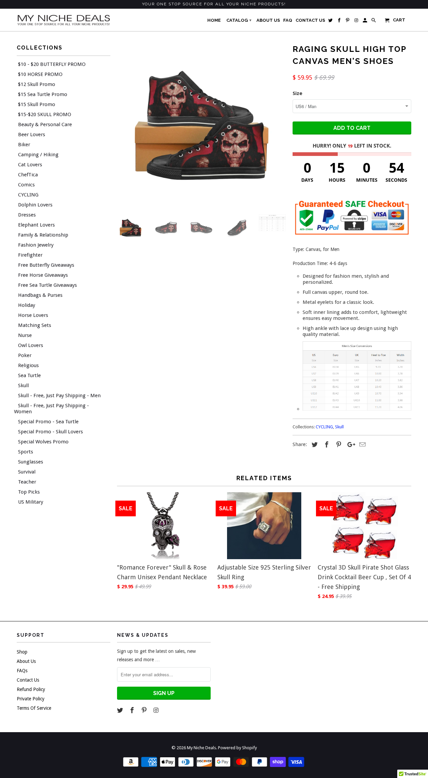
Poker (24, 355)
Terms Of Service (34, 708)
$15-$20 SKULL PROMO (44, 114)
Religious (28, 365)
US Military (30, 502)
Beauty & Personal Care (45, 124)
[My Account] (365, 21)
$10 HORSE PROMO (40, 74)
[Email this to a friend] (361, 444)
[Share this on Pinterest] (337, 444)
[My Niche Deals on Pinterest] (144, 710)
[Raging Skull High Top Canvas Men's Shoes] (201, 125)
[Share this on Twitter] (313, 444)
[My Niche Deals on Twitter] (120, 710)
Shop (22, 652)
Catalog (238, 20)
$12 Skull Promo (36, 84)
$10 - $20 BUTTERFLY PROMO (52, 64)
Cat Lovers (30, 165)
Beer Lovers (31, 135)
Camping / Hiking (38, 155)
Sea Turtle (29, 375)
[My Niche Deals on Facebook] (132, 710)
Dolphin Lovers (35, 205)
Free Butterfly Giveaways (46, 265)
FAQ (287, 20)
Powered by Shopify (237, 747)
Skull (23, 385)
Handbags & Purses (40, 295)
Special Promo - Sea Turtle (48, 422)
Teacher (27, 482)
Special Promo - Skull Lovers (50, 432)
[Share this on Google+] (349, 444)
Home (214, 20)
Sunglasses (30, 462)
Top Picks (29, 492)
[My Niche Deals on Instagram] (156, 710)
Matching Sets (34, 325)
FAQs (22, 670)
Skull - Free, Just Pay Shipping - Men (59, 396)
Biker (24, 145)
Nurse (25, 335)
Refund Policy (31, 689)
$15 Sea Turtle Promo (42, 94)
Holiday (26, 305)
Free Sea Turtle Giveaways (47, 285)
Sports (25, 452)
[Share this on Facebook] (325, 444)
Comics (26, 185)
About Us (26, 661)
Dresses (27, 215)
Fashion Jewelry (36, 245)
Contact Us (28, 680)
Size (297, 93)
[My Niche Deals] (63, 20)
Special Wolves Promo (43, 442)
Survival (26, 472)
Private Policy (30, 698)
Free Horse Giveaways (43, 275)
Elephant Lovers (36, 225)
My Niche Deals (201, 747)
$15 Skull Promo (36, 104)
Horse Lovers (33, 315)
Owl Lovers (30, 345)
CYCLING (28, 195)
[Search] (374, 21)
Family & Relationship (43, 235)
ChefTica (28, 175)
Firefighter (30, 255)
